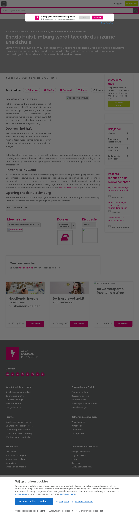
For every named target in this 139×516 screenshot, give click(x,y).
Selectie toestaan (84, 501)
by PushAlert (108, 22)
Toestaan (97, 17)
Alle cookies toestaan (35, 501)
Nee (84, 17)
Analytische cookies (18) (61, 511)
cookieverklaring (67, 494)
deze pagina (21, 494)
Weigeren (64, 501)
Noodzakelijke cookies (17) (31, 511)
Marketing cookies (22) (91, 511)
